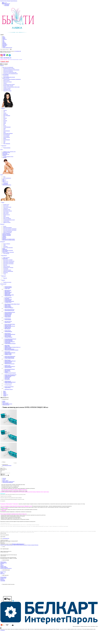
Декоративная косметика (6, 184)
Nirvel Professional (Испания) (10, 352)
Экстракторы (6, 268)
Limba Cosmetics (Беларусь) (10, 341)
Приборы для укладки (7, 282)
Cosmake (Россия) (8, 302)
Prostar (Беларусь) (8, 362)
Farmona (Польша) (8, 314)
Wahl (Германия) (8, 381)
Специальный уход (5, 154)
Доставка (8, 0)
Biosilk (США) (7, 293)
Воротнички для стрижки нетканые (8, 239)
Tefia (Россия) (7, 377)
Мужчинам (4, 43)
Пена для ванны (6, 217)
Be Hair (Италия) (8, 290)
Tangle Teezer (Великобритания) (10, 374)
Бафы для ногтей (6, 257)
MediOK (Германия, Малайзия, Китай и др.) (12, 347)
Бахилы (5, 226)
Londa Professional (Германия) (10, 343)
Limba (5, 128)
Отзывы (4, 395)
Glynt (4, 119)
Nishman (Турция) (8, 354)
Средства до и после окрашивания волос (11, 73)
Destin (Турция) (8, 305)
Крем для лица (6, 212)
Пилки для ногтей (7, 266)
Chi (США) (7, 298)
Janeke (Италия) (8, 330)
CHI (4, 111)
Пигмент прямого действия (8, 85)
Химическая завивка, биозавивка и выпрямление (12, 79)
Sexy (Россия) (7, 370)
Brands (4, 391)
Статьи (4, 393)
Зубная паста (6, 208)
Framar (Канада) (8, 316)
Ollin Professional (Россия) (9, 357)
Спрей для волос (6, 221)
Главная (3, 401)
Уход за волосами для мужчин (7, 250)
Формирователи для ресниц (8, 267)
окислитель (6, 246)
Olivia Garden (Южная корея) (10, 356)
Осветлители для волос (8, 81)
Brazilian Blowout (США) (9, 294)
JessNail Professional (8, 331)
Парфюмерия (4, 249)
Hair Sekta (5, 120)
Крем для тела (6, 213)
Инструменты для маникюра (9, 262)
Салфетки (4, 236)
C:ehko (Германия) (8, 297)
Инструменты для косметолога (9, 261)
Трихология (4, 39)
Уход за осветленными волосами (9, 77)
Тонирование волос (7, 89)
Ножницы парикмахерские (8, 271)
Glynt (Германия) (8, 319)
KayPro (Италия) (8, 335)
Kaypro (5, 125)
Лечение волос (6, 75)
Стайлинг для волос (7, 88)
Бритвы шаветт (5, 258)
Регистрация (6, 5)
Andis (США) (7, 288)
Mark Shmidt (7, 345)
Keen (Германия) (8, 336)
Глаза (3, 180)
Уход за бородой (6, 253)
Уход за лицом (4, 251)
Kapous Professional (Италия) (10, 334)
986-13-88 (17, 51)
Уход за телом (4, 153)
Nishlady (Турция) (8, 353)
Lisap (4, 129)
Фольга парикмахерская (8, 231)
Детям (2, 202)
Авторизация (6, 4)
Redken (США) (7, 365)
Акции (1, 572)
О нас (1, 564)
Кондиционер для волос (8, 210)
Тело (3, 40)
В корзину (3, 474)
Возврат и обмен (3, 566)
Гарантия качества (3, 562)
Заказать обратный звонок (5, 52)
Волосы (3, 37)
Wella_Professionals (7, 143)
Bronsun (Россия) (8, 295)
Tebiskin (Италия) (8, 376)
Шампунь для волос (7, 222)
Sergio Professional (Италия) (10, 369)
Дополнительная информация (7, 482)
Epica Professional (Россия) (9, 309)
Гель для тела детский (7, 207)
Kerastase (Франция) (8, 337)
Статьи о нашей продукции (7, 47)
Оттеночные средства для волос (9, 84)
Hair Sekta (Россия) (8, 321)
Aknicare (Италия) (8, 286)
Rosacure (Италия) (8, 367)
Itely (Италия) (7, 328)
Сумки (5, 273)
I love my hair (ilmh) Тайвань (10, 324)
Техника (3, 46)
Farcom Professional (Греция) (10, 312)
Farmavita (5, 118)
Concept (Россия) (8, 300)
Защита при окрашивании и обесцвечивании (11, 69)
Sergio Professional (7, 139)
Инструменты (4, 44)
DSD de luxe (6, 114)
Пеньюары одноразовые (6, 234)
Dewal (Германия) (8, 306)
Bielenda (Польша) (8, 292)
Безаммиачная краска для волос (9, 68)
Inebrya (5, 121)
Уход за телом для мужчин (8, 247)
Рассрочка (2, 0)
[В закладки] (8, 475)
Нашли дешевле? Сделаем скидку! (8, 481)
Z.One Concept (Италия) (9, 386)
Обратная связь (3, 561)
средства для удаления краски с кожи (10, 72)
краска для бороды (7, 243)
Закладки (2, 578)
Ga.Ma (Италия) (8, 318)
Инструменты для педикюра (8, 263)
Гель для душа (6, 205)
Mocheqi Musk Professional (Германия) (11, 349)
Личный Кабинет (3, 577)
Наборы (3, 38)
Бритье (3, 248)
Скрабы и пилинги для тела (8, 156)
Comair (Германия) (8, 299)
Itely (4, 124)
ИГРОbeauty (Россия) (9, 389)
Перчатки (4, 238)
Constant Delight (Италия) (9, 301)
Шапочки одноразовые (8, 232)
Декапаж (5, 83)
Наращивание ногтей (6, 152)
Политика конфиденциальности (6, 568)
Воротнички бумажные (8, 227)
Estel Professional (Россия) (9, 310)
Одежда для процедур (6, 233)
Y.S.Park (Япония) (8, 384)
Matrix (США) (7, 346)
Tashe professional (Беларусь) (10, 375)
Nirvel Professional (7, 134)
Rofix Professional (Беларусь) (10, 366)
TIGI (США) (7, 378)
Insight (5, 123)
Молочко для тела (7, 214)
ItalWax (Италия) (8, 327)
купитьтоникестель (5, 538)
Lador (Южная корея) (9, 339)
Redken (5, 138)
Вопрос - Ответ (5, 480)
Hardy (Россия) (7, 322)
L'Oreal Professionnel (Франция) (10, 338)
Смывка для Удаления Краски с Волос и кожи (11, 86)
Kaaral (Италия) (8, 333)
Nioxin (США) (7, 351)
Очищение (4, 179)
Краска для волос (7, 80)
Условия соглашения (4, 567)
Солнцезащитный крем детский (9, 219)
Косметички (6, 272)
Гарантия (12, 0)
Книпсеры (5, 264)
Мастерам (4, 42)
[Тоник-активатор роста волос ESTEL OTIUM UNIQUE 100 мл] (8, 425)
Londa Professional (7, 130)
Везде (3, 36)
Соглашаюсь (2, 630)
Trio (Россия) (7, 379)
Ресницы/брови (5, 183)
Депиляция (4, 157)
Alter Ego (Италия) (8, 287)
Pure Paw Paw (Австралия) (9, 363)
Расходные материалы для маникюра (10, 228)
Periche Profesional (7, 137)
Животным (4, 45)
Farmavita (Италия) (8, 313)
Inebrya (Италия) (8, 325)
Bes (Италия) (7, 291)
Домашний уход (5, 181)
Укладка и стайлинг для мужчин (8, 252)
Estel (4, 116)
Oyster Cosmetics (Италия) (9, 358)
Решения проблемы (7, 147)
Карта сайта (2, 573)
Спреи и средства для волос (7, 403)
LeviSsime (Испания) (8, 340)
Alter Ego (5, 110)
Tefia (4, 142)
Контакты (15, 0)
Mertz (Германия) (8, 348)
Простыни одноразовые (6, 235)
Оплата (5, 0)
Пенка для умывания (7, 218)
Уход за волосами (5, 74)
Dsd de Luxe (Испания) (9, 307)
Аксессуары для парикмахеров (7, 67)
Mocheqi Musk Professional (8, 133)
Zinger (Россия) (7, 387)
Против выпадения (5, 404)
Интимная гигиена (7, 209)
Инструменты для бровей (8, 259)
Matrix (5, 132)
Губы (4, 176)
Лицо (3, 41)
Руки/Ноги (4, 155)
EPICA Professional (7, 115)
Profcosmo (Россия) (8, 361)
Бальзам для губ (6, 204)
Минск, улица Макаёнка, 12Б (5, 57)
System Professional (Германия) (10, 372)
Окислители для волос (7, 90)
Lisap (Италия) (7, 342)
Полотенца (4, 237)
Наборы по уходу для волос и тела (9, 151)
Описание (4, 478)
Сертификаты (5, 394)
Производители (3, 283)
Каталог (4, 64)
